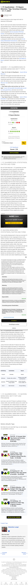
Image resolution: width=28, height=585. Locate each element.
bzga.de (24, 564)
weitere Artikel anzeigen (14, 517)
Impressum (14, 576)
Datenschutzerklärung (14, 575)
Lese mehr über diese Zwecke (8, 317)
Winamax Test (4, 82)
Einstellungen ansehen (14, 324)
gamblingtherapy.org (6, 565)
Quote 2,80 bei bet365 (9, 88)
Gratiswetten (21, 584)
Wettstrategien (14, 579)
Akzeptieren (14, 320)
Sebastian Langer (13, 527)
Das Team (14, 578)
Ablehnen (14, 328)
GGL (21, 574)
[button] (26, 257)
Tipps (1, 584)
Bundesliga (16, 584)
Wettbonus (11, 584)
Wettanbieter (6, 584)
